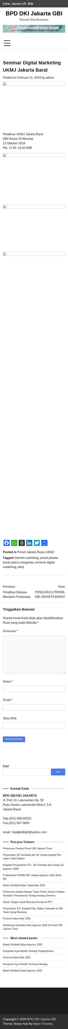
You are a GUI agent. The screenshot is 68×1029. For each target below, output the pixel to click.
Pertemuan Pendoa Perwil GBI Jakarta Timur (27, 848)
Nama (8, 681)
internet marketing (26, 557)
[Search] (62, 43)
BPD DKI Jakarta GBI (34, 13)
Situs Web (10, 718)
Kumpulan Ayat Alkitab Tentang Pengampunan (28, 951)
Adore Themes (43, 1023)
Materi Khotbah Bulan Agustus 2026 (22, 944)
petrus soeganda (22, 562)
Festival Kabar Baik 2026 (16, 918)
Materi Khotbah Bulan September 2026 (24, 885)
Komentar (10, 631)
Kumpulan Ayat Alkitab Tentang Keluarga (25, 964)
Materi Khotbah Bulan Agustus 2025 (22, 970)
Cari (6, 766)
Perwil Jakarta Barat (30, 552)
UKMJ (50, 552)
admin (50, 77)
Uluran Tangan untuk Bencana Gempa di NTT (28, 902)
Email (7, 700)
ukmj (21, 567)
